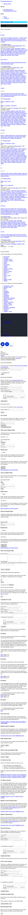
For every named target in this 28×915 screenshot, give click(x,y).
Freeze (21, 73)
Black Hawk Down (19, 49)
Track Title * (4, 606)
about (5, 334)
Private (4, 459)
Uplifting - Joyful (8, 311)
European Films (4, 154)
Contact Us (6, 18)
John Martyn (6, 158)
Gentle (9, 155)
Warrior (8, 227)
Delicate (2, 73)
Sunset (13, 81)
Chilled (16, 113)
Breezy (5, 288)
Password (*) (4, 370)
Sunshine (21, 121)
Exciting (6, 116)
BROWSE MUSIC (8, 9)
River (2, 53)
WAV (2, 656)
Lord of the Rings (16, 223)
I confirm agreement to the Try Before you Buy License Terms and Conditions (13, 693)
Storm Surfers (10, 53)
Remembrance (9, 78)
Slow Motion (17, 197)
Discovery (7, 73)
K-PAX (23, 52)
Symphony (9, 224)
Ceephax (12, 113)
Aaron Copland (9, 70)
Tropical (13, 124)
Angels (20, 148)
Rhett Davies (17, 67)
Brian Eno (12, 71)
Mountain (7, 119)
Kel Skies (16, 108)
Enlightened (6, 292)
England (8, 152)
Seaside (4, 160)
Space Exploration (16, 79)
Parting (10, 77)
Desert (10, 52)
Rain (14, 77)
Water (24, 82)
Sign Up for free (18, 365)
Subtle (5, 81)
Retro (5, 274)
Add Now (3, 442)
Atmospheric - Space (8, 286)
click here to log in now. (17, 380)
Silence (10, 79)
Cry (19, 71)
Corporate (5, 115)
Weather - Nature (8, 279)
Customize (3, 626)
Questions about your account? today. (12, 735)
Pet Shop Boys (22, 119)
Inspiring (10, 223)
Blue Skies (6, 71)
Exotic (17, 73)
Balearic (2, 112)
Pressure (3, 120)
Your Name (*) (4, 386)
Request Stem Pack (5, 855)
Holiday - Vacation (8, 268)
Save (2, 582)
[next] (11, 345)
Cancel (2, 745)
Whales (9, 162)
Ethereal (5, 294)
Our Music (6, 22)
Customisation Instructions (7, 617)
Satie (24, 78)
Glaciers (2, 74)
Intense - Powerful (8, 299)
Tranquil (6, 310)
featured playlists (8, 322)
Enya (19, 152)
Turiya (15, 218)
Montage (3, 119)
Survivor (23, 223)
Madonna (14, 117)
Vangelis (21, 82)
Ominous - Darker (8, 304)
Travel (5, 278)
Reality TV (6, 272)
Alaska (7, 148)
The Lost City (4, 226)
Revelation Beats (18, 45)
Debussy (23, 71)
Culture (5, 262)
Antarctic (13, 111)
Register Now (4, 401)
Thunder (9, 124)
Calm (16, 71)
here (2, 594)
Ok (1, 596)
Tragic (15, 226)
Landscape (9, 117)
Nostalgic (23, 75)
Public (3, 452)
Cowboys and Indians (18, 51)
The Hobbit (24, 224)
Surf (24, 121)
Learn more (18, 358)
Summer (16, 121)
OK (10, 903)
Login (2, 374)
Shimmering (6, 308)
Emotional (12, 73)
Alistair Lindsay (17, 146)
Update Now (3, 544)
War (5, 55)
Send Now (7, 569)
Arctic (23, 111)
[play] (3, 345)
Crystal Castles (12, 115)
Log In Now (20, 407)
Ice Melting (20, 74)
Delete (7, 745)
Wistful (9, 83)
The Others (10, 226)
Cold (20, 113)
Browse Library (7, 3)
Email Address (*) (5, 368)
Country (2, 391)
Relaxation (3, 78)
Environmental (14, 152)
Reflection (23, 77)
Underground (9, 82)
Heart (10, 74)
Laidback (6, 300)
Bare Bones (3, 34)
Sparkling (5, 121)
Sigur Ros (5, 79)
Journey (7, 196)
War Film (9, 55)
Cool (5, 290)
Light (8, 75)
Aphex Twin (18, 111)
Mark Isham (20, 117)
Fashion (5, 266)
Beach (6, 112)
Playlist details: (4, 522)
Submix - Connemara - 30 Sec (8, 143)
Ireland (16, 52)
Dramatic (18, 115)
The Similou (17, 123)
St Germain (10, 121)
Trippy (2, 162)
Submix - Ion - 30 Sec (6, 181)
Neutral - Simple (7, 303)
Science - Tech (7, 275)
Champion (2, 88)
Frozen (25, 73)
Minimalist (17, 75)
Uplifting (19, 226)
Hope (24, 155)
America (16, 148)
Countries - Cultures (8, 260)
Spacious (24, 79)
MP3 (2, 654)
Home (2, 22)
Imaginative (6, 296)
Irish (20, 52)
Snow (5, 53)
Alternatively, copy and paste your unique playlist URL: (14, 562)
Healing (7, 74)
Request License (4, 891)
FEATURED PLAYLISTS (10, 11)
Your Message (4, 561)
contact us (6, 335)
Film (13, 52)
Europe (23, 152)
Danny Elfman (14, 151)
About (5, 16)
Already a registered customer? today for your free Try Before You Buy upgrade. (13, 776)
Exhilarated (6, 295)
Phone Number (4, 611)
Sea (1, 79)
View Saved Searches (6, 427)
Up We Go (2, 231)
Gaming (5, 267)
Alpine (11, 148)
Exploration (3, 194)
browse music (7, 321)
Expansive (14, 193)
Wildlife (5, 280)
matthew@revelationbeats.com (12, 807)
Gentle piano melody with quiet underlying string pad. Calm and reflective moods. (13, 63)
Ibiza (25, 116)
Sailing (24, 120)
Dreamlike (6, 291)
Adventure (19, 220)
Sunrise (9, 81)
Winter (16, 55)
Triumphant (13, 243)
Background (6, 256)
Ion (1, 167)
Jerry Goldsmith (17, 156)
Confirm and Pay (4, 903)
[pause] (7, 345)
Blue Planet (11, 112)
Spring (2, 81)
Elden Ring (14, 222)
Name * (2, 608)
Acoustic (8, 48)
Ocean (2, 77)
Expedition (11, 154)
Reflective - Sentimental (9, 307)
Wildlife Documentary (17, 162)
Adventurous (17, 48)
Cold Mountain (8, 51)
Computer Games (8, 259)
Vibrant (8, 200)
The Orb (11, 123)
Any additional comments (7, 846)
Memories (12, 75)
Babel (4, 49)
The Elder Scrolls (18, 53)
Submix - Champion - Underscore (9, 105)
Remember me (5, 372)
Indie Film (6, 270)
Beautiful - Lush (7, 287)
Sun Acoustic (3, 205)
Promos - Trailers (8, 271)
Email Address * (4, 553)
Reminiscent (16, 78)
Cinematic (6, 258)
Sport (5, 276)
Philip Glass (7, 159)
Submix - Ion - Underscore (7, 185)
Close (2, 569)
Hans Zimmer (19, 155)
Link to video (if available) (7, 612)
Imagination (3, 75)
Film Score (22, 222)
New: (3, 444)
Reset (2, 412)
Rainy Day (18, 77)
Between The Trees (4, 59)
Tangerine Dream (5, 123)
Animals (8, 111)
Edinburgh (3, 152)
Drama (5, 263)
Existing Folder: (6, 439)
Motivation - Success (8, 302)
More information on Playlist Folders (9, 469)
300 (7, 220)
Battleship (12, 49)
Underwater (15, 82)
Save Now (3, 425)
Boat (2, 192)
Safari (20, 159)
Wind (13, 55)
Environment (7, 264)
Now (2, 482)
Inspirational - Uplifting (9, 298)
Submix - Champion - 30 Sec (7, 101)
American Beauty (18, 70)
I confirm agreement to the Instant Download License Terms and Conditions (12, 708)
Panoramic (6, 306)
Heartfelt (15, 74)
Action (12, 48)
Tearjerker (18, 81)
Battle (8, 49)
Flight (9, 116)
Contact (2, 355)
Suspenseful (3, 224)
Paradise (6, 77)
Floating (22, 154)
